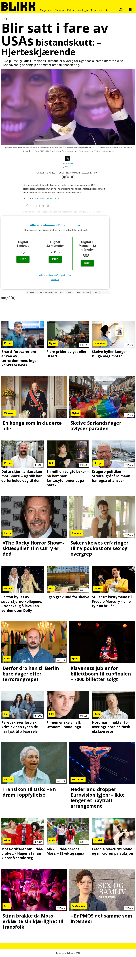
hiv (61, 292)
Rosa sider (97, 10)
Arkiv (109, 10)
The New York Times (45, 198)
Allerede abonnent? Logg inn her (55, 225)
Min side (55, 279)
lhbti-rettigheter (48, 292)
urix (78, 292)
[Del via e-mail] (72, 177)
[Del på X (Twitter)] (68, 177)
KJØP (23, 259)
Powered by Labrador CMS (68, 953)
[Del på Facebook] (64, 177)
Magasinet (46, 10)
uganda (105, 292)
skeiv (95, 292)
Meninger (82, 10)
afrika (69, 292)
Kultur (70, 10)
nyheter (31, 292)
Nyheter (59, 10)
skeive (86, 292)
